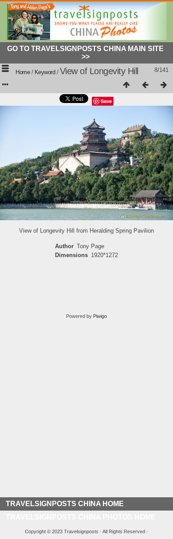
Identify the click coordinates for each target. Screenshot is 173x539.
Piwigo (100, 316)
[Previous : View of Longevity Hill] (145, 85)
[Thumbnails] (126, 85)
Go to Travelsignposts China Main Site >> (85, 52)
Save (106, 101)
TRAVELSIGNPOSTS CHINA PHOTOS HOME (81, 517)
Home (23, 72)
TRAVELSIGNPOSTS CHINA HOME (65, 503)
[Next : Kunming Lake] (163, 85)
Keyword (45, 72)
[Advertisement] (86, 410)
